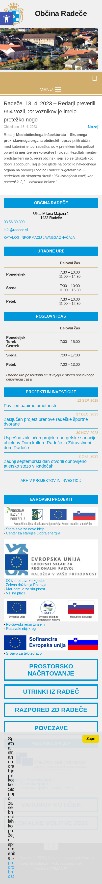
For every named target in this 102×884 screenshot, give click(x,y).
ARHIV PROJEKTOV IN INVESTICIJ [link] (51, 480)
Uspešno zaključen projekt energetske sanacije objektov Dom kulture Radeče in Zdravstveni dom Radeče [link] (50, 442)
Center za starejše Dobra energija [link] (33, 533)
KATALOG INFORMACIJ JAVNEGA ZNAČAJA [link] (39, 237)
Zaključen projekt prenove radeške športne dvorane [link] (46, 422)
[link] (6, 18)
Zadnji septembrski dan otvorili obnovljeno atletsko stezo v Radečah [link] (45, 464)
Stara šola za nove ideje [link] (25, 529)
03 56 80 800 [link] (14, 222)
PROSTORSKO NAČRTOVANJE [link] (51, 670)
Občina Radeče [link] (61, 13)
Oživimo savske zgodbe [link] (25, 580)
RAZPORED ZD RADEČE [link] (51, 709)
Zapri (90, 739)
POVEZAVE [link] (51, 727)
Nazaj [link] (93, 127)
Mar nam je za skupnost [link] (25, 589)
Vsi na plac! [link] (15, 593)
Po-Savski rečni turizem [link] (25, 624)
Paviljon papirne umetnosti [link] (30, 405)
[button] (46, 89)
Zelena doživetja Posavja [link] (26, 585)
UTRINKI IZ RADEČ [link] (51, 691)
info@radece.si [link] (16, 230)
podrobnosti (11, 869)
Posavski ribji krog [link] (21, 628)
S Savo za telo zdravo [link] (24, 653)
